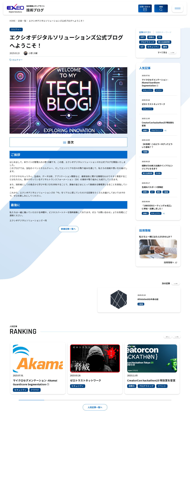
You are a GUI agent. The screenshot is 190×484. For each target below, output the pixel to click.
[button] (161, 8)
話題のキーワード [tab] (163, 32)
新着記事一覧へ (68, 228)
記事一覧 (22, 21)
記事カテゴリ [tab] (145, 32)
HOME (12, 21)
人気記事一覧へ (95, 407)
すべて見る (162, 52)
